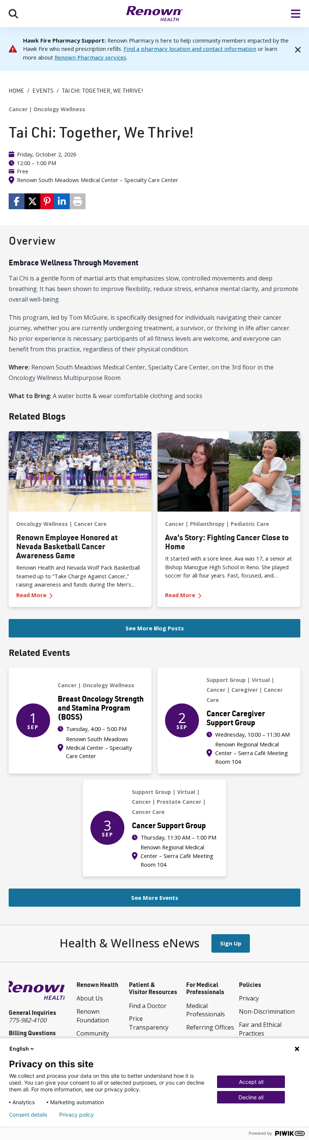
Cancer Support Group (169, 825)
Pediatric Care (250, 523)
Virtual (261, 679)
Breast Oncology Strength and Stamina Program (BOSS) (101, 708)
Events (43, 90)
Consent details (28, 1115)
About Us (89, 998)
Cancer (18, 109)
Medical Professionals (205, 1010)
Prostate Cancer (179, 801)
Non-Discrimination (267, 1011)
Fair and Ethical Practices (260, 1028)
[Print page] (78, 201)
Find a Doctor (148, 1006)
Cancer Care (90, 523)
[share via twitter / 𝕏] (32, 201)
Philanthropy (207, 523)
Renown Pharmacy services (90, 57)
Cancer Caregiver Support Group (236, 717)
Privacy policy (76, 1115)
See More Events (154, 897)
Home (16, 90)
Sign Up (230, 943)
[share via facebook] (16, 201)
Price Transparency (148, 1022)
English (19, 1048)
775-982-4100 (27, 1020)
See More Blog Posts (154, 628)
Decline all (251, 1097)
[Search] (13, 13)
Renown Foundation (92, 1015)
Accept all (251, 1082)
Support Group (226, 679)
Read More (47, 595)
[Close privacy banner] (297, 1049)
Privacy (249, 998)
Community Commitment (94, 1037)
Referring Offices (210, 1027)
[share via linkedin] (62, 201)
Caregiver (244, 689)
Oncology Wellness (59, 109)
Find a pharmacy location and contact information (190, 48)
